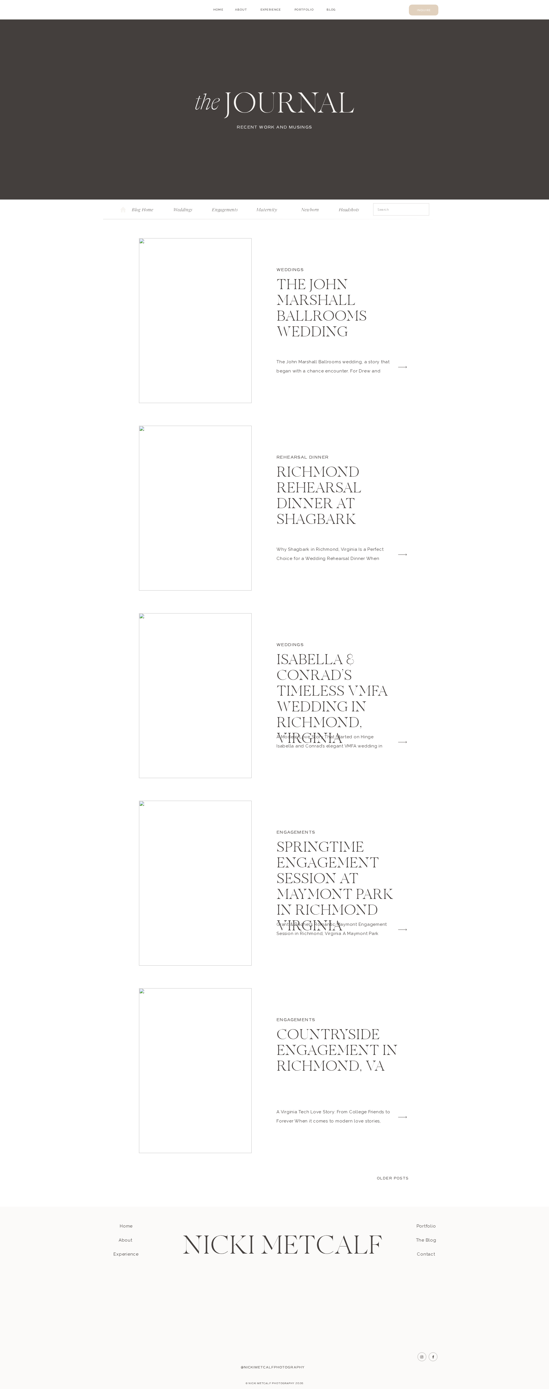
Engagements (296, 832)
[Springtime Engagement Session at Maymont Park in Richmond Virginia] (195, 883)
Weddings (290, 269)
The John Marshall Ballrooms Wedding (322, 309)
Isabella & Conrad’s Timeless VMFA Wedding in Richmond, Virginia (332, 700)
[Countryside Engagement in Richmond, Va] (195, 1070)
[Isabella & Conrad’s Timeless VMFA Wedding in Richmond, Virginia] (195, 695)
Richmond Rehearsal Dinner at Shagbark (319, 497)
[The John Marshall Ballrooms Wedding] (195, 320)
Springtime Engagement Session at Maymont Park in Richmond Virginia (335, 887)
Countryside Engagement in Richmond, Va (337, 1051)
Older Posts (393, 1178)
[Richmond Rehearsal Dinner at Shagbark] (195, 508)
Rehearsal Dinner (303, 457)
